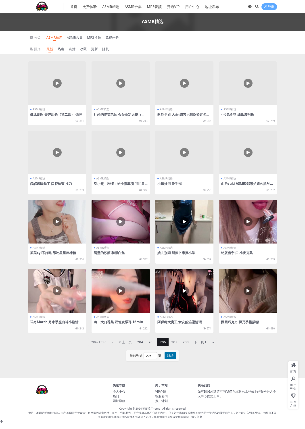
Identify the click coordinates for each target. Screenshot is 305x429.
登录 (271, 6)
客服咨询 (161, 396)
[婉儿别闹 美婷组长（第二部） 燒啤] (57, 83)
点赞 (72, 49)
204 (140, 342)
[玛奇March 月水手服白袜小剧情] (57, 291)
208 (186, 342)
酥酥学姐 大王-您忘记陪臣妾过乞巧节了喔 (183, 116)
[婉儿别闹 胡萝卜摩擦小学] (184, 222)
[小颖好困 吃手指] (184, 152)
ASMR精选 (110, 6)
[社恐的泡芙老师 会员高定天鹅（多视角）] (121, 83)
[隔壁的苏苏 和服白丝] (121, 222)
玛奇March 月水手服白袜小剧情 (54, 322)
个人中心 (119, 391)
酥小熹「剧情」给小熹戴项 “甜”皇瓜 (119, 185)
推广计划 (161, 401)
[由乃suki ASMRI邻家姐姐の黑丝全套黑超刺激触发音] (248, 152)
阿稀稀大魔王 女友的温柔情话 (179, 322)
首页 (73, 6)
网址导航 (119, 401)
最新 (49, 49)
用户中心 (192, 6)
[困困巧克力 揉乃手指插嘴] (248, 291)
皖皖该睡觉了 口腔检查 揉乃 (51, 183)
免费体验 (90, 6)
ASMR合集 (133, 6)
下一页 (199, 342)
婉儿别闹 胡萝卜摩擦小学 (176, 252)
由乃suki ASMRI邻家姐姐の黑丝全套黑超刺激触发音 (247, 185)
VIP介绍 (160, 391)
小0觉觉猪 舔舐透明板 (237, 114)
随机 (105, 49)
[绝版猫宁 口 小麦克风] (248, 222)
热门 (116, 396)
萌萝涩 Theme (151, 408)
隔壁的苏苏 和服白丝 (109, 252)
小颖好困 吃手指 (169, 183)
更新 (94, 49)
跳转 (170, 356)
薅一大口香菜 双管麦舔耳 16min (118, 322)
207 (174, 342)
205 (151, 342)
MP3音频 (154, 6)
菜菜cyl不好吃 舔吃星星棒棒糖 (53, 252)
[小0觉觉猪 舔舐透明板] (248, 83)
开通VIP (173, 6)
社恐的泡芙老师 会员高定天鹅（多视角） (119, 116)
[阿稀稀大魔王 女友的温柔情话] (184, 291)
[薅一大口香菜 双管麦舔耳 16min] (121, 291)
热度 (61, 49)
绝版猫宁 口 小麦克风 (237, 252)
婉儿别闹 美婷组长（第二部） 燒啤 (56, 114)
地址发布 (212, 6)
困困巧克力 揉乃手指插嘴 (240, 322)
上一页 (127, 342)
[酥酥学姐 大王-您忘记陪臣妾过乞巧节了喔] (184, 83)
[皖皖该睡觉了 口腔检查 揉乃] (57, 152)
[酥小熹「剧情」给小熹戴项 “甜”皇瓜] (121, 152)
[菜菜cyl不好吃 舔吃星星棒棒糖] (57, 222)
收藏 (83, 49)
